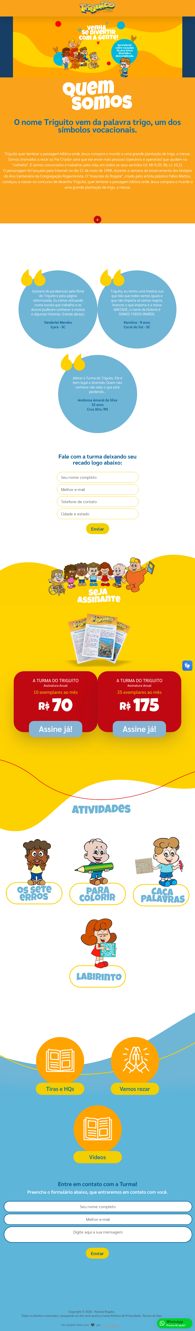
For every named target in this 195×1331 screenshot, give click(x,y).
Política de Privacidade (125, 1315)
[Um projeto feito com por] (91, 1320)
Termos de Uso (151, 1315)
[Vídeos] (98, 1102)
